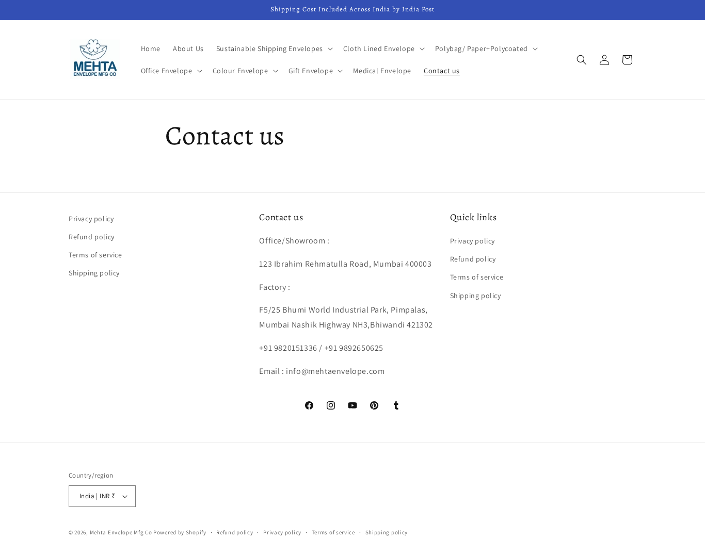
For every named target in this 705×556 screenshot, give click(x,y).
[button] (273, 48)
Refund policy (92, 236)
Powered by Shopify (179, 532)
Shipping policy (94, 272)
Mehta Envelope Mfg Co (121, 532)
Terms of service (95, 254)
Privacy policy (91, 218)
